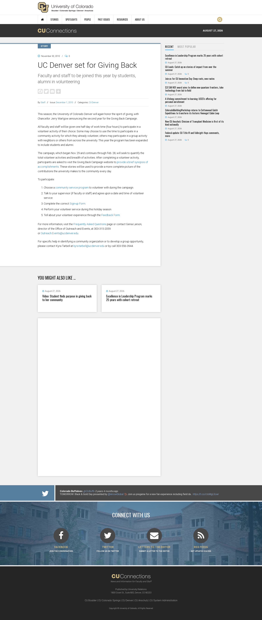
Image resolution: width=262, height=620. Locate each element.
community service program (72, 187)
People (87, 19)
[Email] (52, 91)
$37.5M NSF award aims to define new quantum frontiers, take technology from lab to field (194, 89)
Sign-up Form (77, 203)
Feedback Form (110, 215)
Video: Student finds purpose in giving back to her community (66, 298)
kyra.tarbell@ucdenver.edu (89, 246)
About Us (139, 19)
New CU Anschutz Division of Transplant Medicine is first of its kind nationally (194, 123)
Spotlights (71, 19)
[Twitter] (46, 91)
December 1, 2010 (64, 102)
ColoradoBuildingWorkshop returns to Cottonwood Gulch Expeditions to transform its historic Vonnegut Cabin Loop (192, 111)
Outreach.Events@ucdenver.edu (59, 233)
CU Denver (94, 102)
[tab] (169, 47)
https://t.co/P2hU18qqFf (73, 497)
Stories (54, 19)
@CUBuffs (88, 491)
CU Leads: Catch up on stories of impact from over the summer (190, 68)
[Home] (65, 7)
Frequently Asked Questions (89, 224)
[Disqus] (99, 357)
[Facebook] (40, 91)
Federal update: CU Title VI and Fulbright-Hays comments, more (192, 134)
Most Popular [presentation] (187, 47)
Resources (122, 19)
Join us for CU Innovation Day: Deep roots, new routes (190, 78)
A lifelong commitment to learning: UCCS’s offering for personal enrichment (191, 100)
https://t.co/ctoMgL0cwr (206, 494)
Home (42, 19)
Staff (43, 102)
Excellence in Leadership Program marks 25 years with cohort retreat (129, 298)
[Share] (58, 91)
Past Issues (104, 19)
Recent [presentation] (169, 47)
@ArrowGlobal (115, 494)
